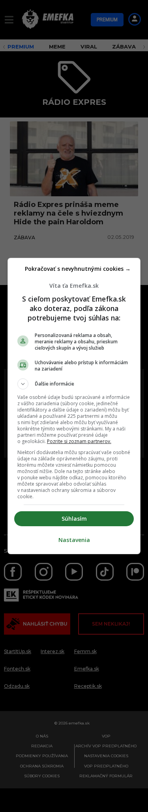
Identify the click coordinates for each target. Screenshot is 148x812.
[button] (74, 383)
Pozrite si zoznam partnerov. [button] (79, 441)
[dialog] (74, 406)
